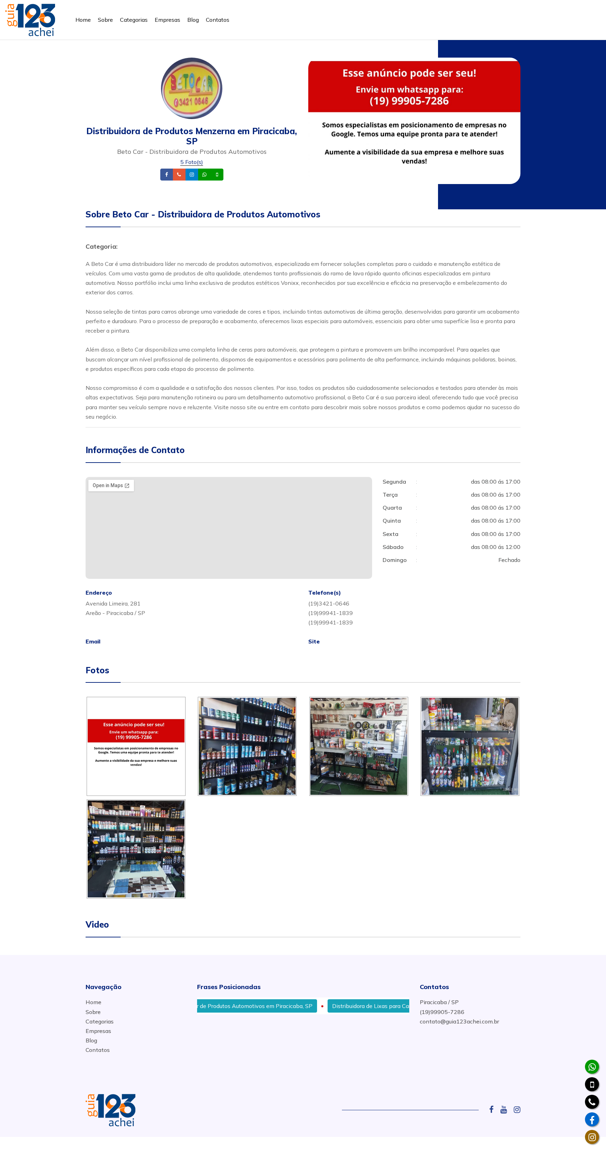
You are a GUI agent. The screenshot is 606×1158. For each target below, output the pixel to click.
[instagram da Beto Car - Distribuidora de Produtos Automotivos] (592, 1137)
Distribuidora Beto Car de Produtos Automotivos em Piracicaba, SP (201, 1005)
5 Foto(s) (191, 161)
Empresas (167, 19)
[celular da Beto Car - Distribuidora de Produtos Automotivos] (592, 1084)
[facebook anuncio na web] (494, 1109)
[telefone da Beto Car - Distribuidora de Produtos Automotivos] (592, 1102)
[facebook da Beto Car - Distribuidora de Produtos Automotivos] (592, 1119)
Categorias (134, 19)
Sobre (105, 19)
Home (83, 19)
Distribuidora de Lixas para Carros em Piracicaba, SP (373, 1005)
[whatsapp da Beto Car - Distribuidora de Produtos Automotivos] (592, 1067)
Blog (193, 19)
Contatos (217, 19)
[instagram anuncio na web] (517, 1109)
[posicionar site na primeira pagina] (30, 18)
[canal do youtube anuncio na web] (506, 1109)
